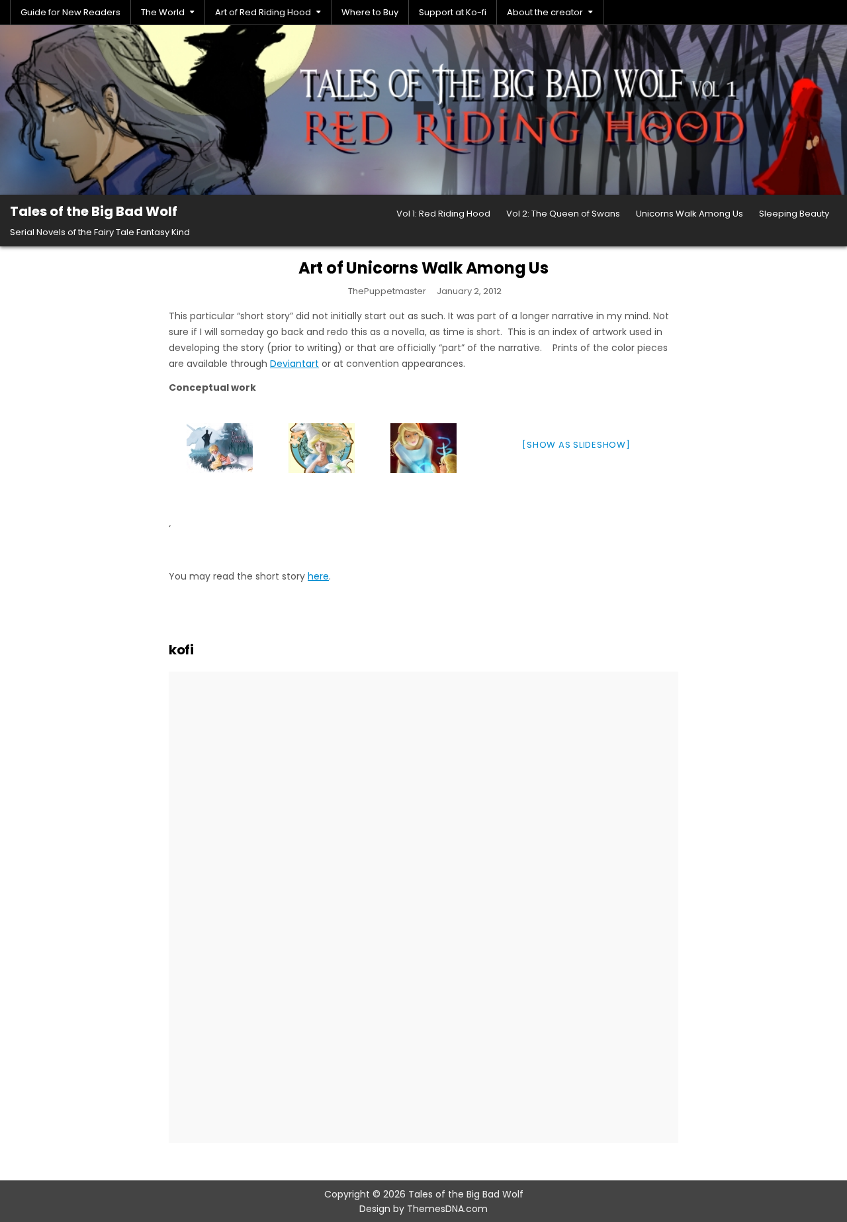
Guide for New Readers (70, 12)
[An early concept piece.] (423, 448)
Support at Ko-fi (452, 12)
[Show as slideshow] (576, 444)
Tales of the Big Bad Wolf (93, 211)
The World (163, 12)
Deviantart (294, 363)
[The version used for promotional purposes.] (321, 448)
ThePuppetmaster (387, 291)
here (318, 576)
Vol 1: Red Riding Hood (443, 213)
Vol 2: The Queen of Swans (563, 213)
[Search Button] (830, 12)
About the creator (545, 12)
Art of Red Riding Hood (263, 12)
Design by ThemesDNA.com (423, 1208)
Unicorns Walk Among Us (689, 213)
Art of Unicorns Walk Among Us (423, 268)
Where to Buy (369, 12)
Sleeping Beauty (794, 213)
